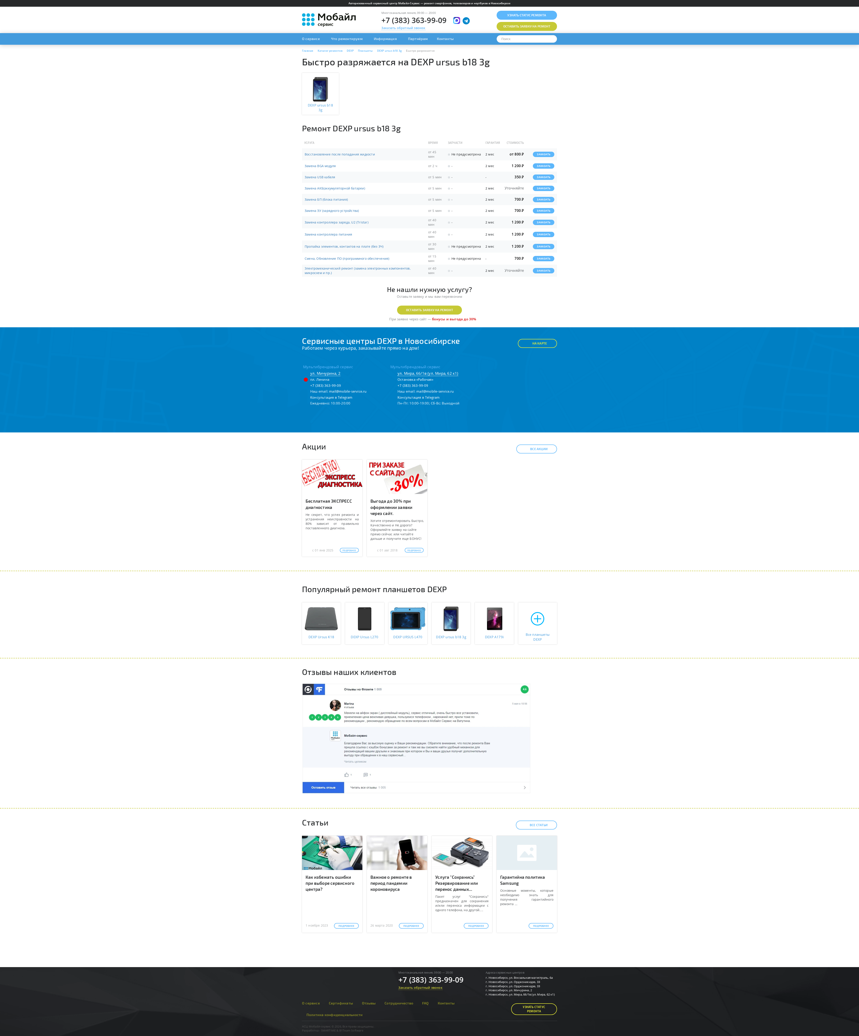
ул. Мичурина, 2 (325, 373)
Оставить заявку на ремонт (429, 310)
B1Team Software (351, 1030)
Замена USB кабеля (320, 177)
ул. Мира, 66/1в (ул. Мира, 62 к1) (428, 373)
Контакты (445, 38)
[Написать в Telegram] (466, 20)
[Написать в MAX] (457, 20)
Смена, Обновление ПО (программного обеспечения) (347, 258)
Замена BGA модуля (320, 166)
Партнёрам (418, 38)
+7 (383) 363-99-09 (414, 20)
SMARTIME (328, 1030)
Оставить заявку (526, 26)
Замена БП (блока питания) (326, 199)
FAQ (425, 1003)
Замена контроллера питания (328, 234)
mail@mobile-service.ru (347, 391)
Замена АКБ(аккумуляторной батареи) (335, 188)
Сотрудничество (399, 1003)
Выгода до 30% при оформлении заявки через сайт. (391, 507)
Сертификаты (341, 1003)
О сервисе (311, 38)
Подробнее (349, 550)
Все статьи (539, 825)
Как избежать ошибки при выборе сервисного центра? (330, 883)
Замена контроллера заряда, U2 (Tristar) (336, 222)
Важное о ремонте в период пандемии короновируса (391, 883)
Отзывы (369, 1003)
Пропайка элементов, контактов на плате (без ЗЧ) (344, 246)
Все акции (539, 449)
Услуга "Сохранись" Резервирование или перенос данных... (456, 883)
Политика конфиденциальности (334, 1015)
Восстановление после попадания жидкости (340, 154)
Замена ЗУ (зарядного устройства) (332, 210)
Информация (385, 38)
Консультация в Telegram (331, 397)
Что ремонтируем (347, 38)
